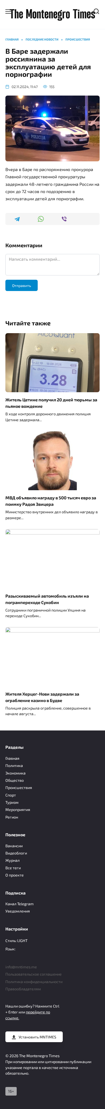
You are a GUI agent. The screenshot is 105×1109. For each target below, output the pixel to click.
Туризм (12, 802)
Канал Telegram (19, 903)
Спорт (10, 795)
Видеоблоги (16, 853)
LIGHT (22, 940)
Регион (11, 817)
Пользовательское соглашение (33, 974)
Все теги (13, 868)
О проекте (14, 875)
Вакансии (14, 845)
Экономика (15, 773)
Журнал (12, 860)
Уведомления (17, 911)
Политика (14, 765)
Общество (14, 780)
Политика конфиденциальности (33, 981)
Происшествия (18, 787)
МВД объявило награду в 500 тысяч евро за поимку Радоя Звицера (50, 501)
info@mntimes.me (21, 967)
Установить (37, 1037)
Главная (12, 758)
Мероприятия (17, 809)
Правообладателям (23, 989)
